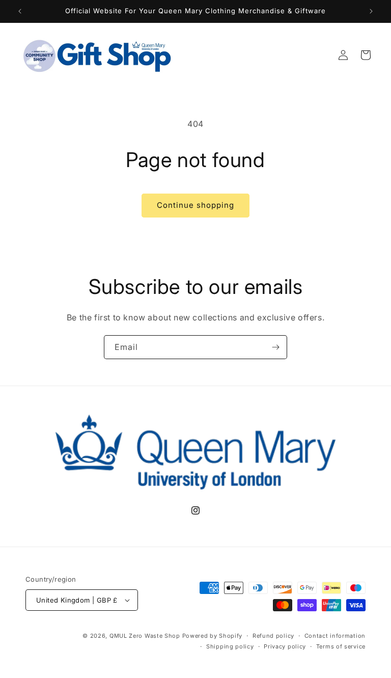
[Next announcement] (371, 11)
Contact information (335, 635)
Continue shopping (195, 205)
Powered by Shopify (212, 635)
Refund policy (273, 635)
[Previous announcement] (20, 11)
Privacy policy (285, 646)
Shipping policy (230, 646)
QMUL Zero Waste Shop (144, 635)
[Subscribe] (275, 347)
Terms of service (341, 646)
